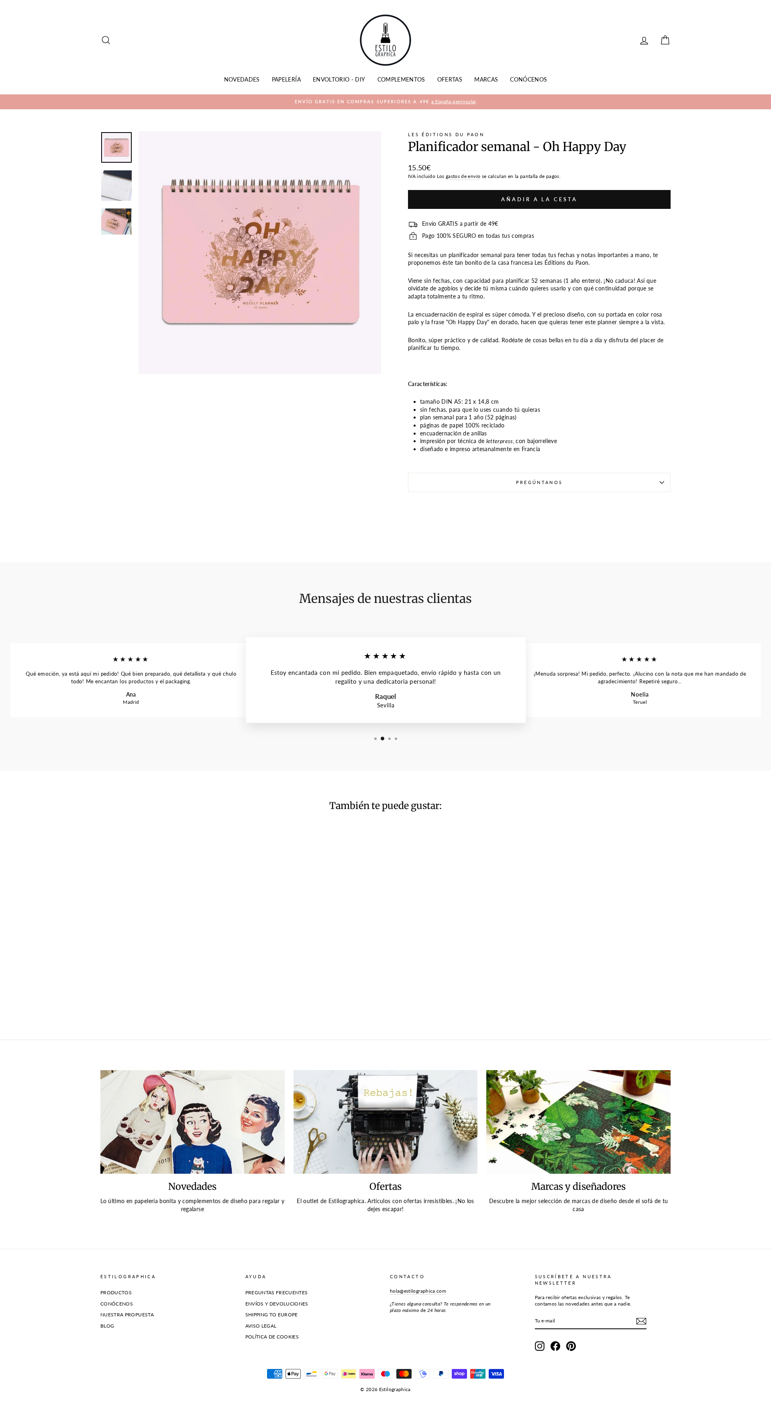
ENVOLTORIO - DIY (339, 79)
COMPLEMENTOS (401, 79)
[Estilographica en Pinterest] (571, 1346)
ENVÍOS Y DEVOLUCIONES (276, 1304)
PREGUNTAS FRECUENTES (276, 1292)
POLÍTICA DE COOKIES (272, 1337)
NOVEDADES (242, 79)
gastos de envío (463, 176)
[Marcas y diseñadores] (578, 1122)
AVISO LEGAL (261, 1326)
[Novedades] (192, 1122)
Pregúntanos (539, 482)
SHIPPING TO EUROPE (271, 1315)
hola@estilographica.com (418, 1291)
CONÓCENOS (528, 79)
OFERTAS (449, 79)
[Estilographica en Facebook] (555, 1346)
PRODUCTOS (116, 1292)
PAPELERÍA (286, 79)
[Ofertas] (386, 1122)
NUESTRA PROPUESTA (127, 1315)
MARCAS (486, 79)
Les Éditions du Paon (446, 134)
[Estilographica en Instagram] (540, 1346)
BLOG (107, 1326)
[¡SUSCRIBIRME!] (641, 1321)
